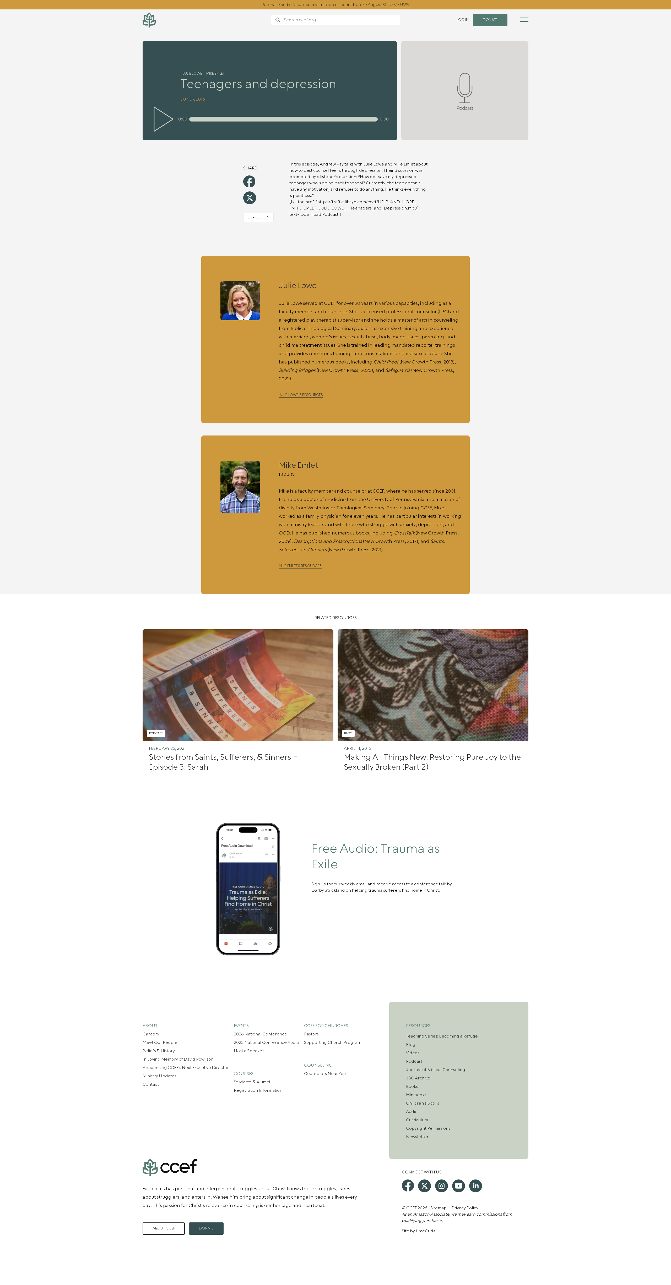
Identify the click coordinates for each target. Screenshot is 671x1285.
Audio (412, 1112)
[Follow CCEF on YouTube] (458, 1185)
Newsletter (417, 1137)
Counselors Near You (325, 1074)
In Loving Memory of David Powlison (178, 1059)
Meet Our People (160, 1042)
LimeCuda (426, 1231)
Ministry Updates (159, 1076)
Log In (463, 20)
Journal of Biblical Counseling (435, 1070)
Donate (206, 1228)
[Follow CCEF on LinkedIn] (475, 1185)
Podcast (414, 1061)
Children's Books (422, 1103)
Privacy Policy (465, 1208)
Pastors (311, 1034)
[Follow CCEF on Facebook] (408, 1185)
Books (412, 1086)
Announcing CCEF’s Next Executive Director (186, 1068)
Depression (258, 217)
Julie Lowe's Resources (301, 395)
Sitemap (438, 1208)
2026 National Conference (260, 1034)
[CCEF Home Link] (207, 20)
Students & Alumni (252, 1082)
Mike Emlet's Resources (300, 566)
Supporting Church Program (332, 1042)
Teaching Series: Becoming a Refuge (442, 1036)
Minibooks (416, 1095)
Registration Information (258, 1090)
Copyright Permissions (428, 1128)
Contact (151, 1084)
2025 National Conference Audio (266, 1042)
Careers (151, 1034)
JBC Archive (418, 1078)
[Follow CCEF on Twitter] (424, 1185)
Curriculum (417, 1120)
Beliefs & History (159, 1051)
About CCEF (164, 1228)
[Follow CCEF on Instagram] (441, 1185)
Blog (410, 1044)
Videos (412, 1053)
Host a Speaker (249, 1051)
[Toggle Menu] (524, 19)
